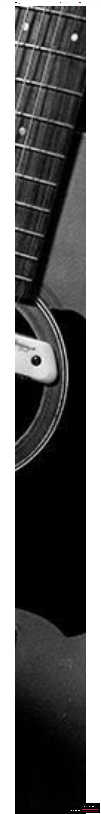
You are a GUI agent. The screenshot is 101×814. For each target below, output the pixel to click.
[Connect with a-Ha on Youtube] (76, 810)
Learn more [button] (84, 807)
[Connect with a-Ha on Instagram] (78, 810)
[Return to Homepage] (18, 3)
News (57, 2)
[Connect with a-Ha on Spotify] (79, 810)
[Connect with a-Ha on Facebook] (71, 810)
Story (71, 2)
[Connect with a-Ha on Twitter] (73, 810)
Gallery (75, 2)
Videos (66, 2)
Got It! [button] (90, 810)
